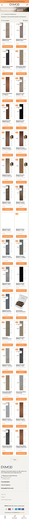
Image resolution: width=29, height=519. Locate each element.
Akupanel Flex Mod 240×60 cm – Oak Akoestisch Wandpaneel (20, 339)
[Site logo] (14, 4)
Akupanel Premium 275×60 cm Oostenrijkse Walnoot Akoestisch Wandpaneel (21, 149)
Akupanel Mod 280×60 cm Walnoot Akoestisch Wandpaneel (21, 447)
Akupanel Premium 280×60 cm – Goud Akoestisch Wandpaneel (20, 231)
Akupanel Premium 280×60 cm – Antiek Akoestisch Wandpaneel (6, 203)
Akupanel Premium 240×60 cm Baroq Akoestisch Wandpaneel (6, 122)
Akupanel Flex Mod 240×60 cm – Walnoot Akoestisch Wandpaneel (20, 420)
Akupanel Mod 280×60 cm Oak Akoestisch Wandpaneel (7, 393)
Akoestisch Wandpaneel (7, 42)
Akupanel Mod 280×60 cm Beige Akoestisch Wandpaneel (21, 474)
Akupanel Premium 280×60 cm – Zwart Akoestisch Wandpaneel (20, 285)
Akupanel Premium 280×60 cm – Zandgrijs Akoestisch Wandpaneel (21, 258)
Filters (26, 20)
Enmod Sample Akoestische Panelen (20, 311)
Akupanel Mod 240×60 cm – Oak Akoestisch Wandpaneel (21, 67)
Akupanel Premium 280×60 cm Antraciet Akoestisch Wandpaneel (6, 312)
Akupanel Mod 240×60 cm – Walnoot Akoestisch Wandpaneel (7, 95)
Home (2, 14)
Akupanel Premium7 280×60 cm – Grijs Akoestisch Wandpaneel (20, 502)
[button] (7, 46)
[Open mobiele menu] (1, 4)
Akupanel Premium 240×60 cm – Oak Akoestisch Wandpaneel (20, 95)
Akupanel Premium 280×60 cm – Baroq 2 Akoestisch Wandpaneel (20, 203)
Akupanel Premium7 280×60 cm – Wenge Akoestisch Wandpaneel (6, 502)
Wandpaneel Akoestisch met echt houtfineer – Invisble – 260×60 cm (7, 339)
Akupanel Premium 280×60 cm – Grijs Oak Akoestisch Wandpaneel (7, 258)
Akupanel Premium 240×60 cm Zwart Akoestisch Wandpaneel (20, 122)
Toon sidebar (6, 20)
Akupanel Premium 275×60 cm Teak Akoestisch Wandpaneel (20, 176)
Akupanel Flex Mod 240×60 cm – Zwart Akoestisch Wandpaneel (20, 366)
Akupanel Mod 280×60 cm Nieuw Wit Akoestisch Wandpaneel (7, 475)
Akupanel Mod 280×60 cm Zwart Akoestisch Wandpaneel (7, 447)
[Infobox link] (14, 1)
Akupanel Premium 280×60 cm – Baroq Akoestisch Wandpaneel (6, 231)
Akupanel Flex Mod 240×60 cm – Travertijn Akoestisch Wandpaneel (7, 366)
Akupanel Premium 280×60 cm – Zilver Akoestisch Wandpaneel (6, 285)
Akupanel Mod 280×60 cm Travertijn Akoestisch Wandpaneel (21, 393)
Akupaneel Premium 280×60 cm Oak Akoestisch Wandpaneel (6, 41)
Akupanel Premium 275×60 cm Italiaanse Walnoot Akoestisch (6, 149)
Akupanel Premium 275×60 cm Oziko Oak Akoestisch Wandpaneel (7, 176)
